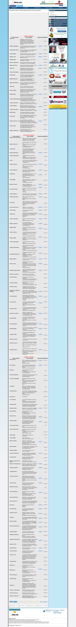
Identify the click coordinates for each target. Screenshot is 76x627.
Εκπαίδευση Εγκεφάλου (58, 23)
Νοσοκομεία (52, 11)
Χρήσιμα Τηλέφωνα (53, 14)
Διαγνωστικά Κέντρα (53, 15)
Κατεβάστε (40, 46)
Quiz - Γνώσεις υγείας (57, 25)
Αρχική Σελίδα (14, 7)
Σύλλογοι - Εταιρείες (49, 7)
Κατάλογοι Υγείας (52, 10)
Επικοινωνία (60, 7)
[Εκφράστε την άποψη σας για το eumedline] (15, 611)
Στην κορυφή (44, 601)
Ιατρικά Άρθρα (26, 7)
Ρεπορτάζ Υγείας (52, 16)
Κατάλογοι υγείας (37, 7)
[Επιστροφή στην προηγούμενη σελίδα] (40, 601)
